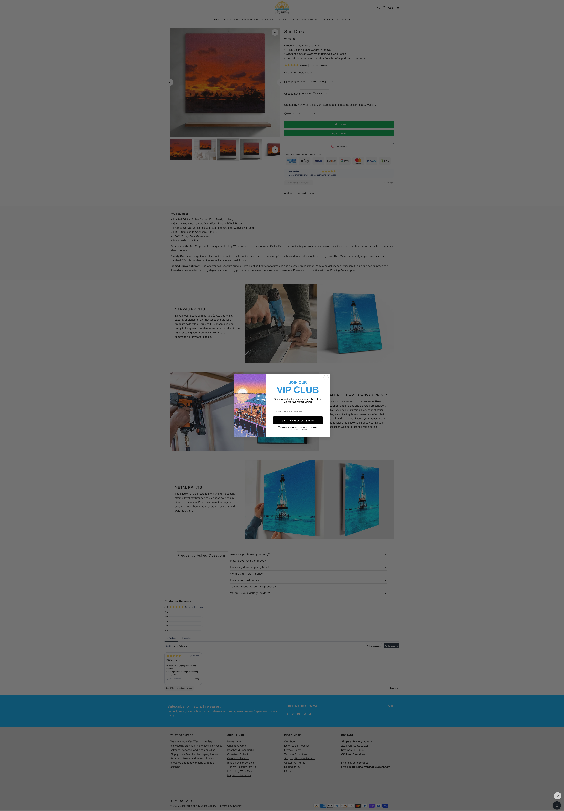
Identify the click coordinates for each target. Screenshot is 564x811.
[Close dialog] (326, 377)
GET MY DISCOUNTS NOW (298, 420)
